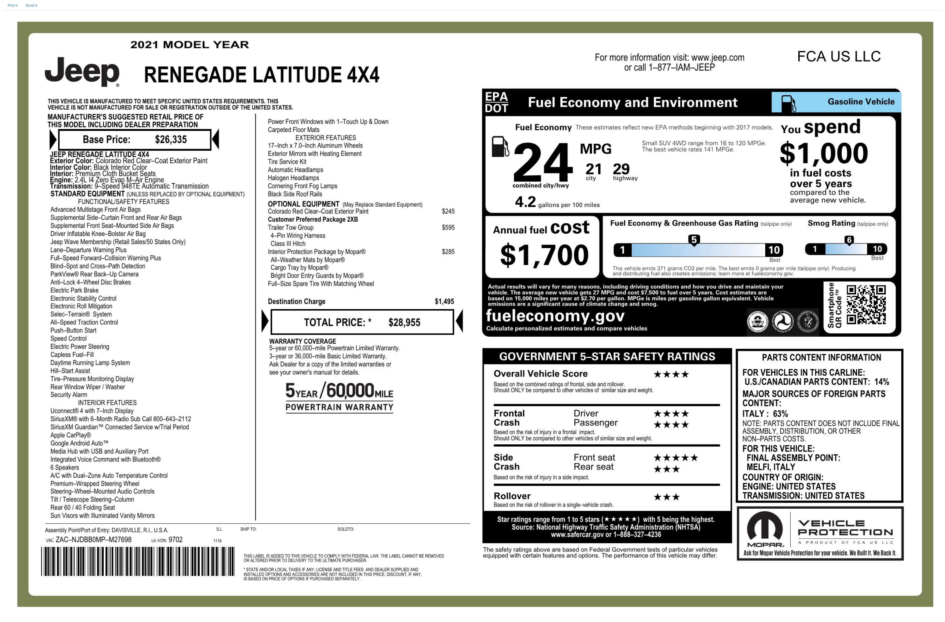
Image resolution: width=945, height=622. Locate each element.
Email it (31, 5)
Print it (12, 5)
